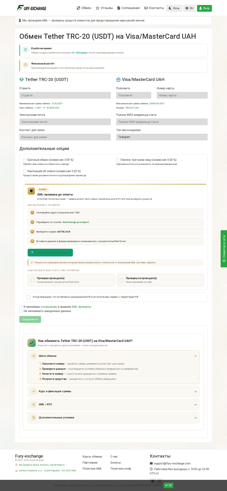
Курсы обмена (92, 456)
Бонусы (115, 462)
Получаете (123, 88)
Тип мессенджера (128, 130)
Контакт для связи (32, 130)
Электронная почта (32, 115)
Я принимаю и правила (57, 306)
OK (170, 485)
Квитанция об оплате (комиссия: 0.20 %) (54, 171)
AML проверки (81, 306)
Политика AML (92, 468)
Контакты (156, 8)
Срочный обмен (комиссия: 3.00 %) (50, 159)
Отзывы (107, 8)
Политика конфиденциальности (121, 468)
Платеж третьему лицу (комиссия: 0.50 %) (148, 159)
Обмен (86, 8)
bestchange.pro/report (76, 222)
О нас (114, 456)
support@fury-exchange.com (172, 463)
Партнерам (89, 462)
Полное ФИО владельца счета (136, 115)
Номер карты (166, 88)
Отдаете (25, 88)
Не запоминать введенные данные (47, 311)
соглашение (49, 306)
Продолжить (30, 319)
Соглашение (130, 8)
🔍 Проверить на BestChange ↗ (50, 252)
